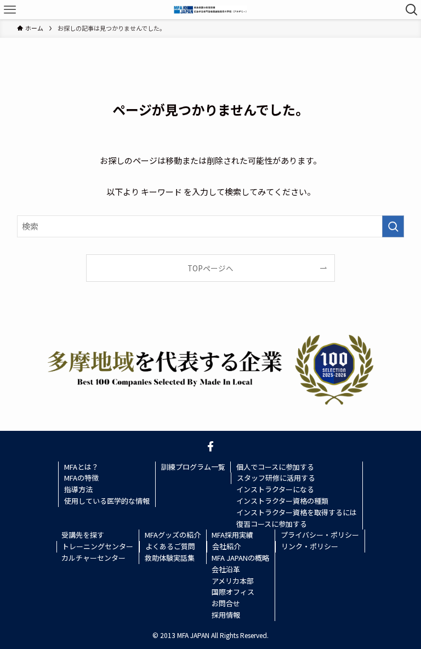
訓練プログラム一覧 (193, 467)
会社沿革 (226, 569)
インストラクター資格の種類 (282, 501)
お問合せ (226, 603)
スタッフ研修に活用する (276, 477)
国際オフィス (233, 592)
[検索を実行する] (393, 226)
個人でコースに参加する (275, 467)
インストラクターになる (275, 489)
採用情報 (226, 615)
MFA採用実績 (232, 535)
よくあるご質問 (170, 546)
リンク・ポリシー (309, 546)
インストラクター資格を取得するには (296, 512)
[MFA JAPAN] (210, 9)
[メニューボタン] (9, 9)
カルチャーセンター (93, 558)
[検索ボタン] (411, 9)
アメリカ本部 (233, 581)
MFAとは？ (81, 467)
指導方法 (78, 489)
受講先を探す (82, 535)
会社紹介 (226, 546)
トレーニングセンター (97, 546)
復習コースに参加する (271, 524)
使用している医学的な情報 (107, 501)
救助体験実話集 (170, 558)
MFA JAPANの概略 (240, 558)
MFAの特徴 (81, 477)
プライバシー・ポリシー (320, 535)
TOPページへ (210, 268)
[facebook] (210, 446)
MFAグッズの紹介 (173, 535)
